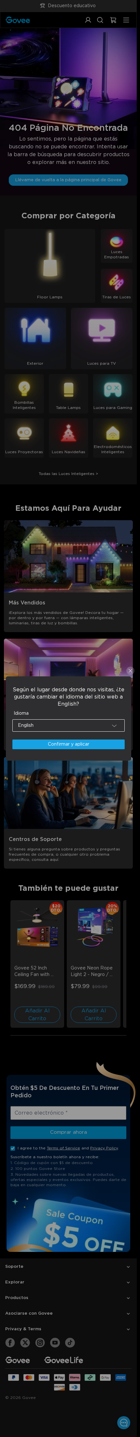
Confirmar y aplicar (68, 744)
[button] (68, 725)
